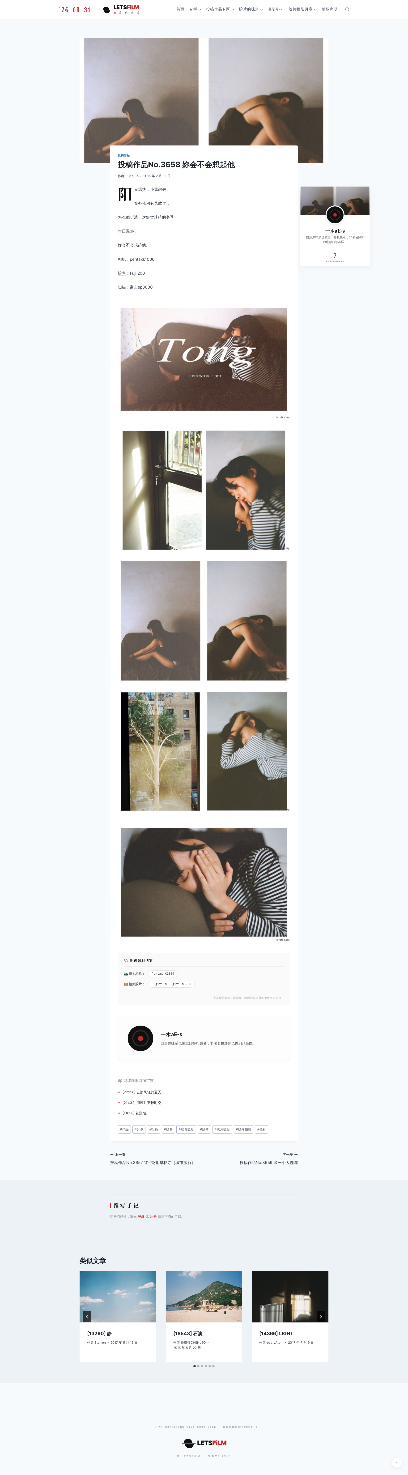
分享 (139, 1129)
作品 (124, 1129)
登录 (141, 1216)
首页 (180, 9)
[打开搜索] (347, 9)
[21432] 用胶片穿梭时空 (142, 1102)
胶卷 (122, 273)
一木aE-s (132, 176)
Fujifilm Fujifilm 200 (171, 984)
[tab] (194, 1366)
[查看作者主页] (335, 214)
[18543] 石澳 (188, 1333)
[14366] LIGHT (276, 1333)
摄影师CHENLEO (193, 1342)
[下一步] (321, 1316)
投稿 (153, 1129)
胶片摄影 (222, 1129)
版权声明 (330, 9)
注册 (153, 1216)
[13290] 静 (99, 1333)
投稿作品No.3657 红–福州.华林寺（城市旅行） (153, 1159)
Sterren (100, 1342)
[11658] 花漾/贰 (135, 1113)
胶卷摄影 (186, 1129)
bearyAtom (275, 1342)
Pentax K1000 (163, 974)
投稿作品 (124, 155)
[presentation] (118, 1296)
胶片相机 (243, 1129)
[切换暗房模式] (397, 1463)
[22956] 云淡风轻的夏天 (142, 1092)
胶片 (138, 984)
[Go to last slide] (87, 1316)
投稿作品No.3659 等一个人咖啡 (269, 1159)
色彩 (261, 1129)
